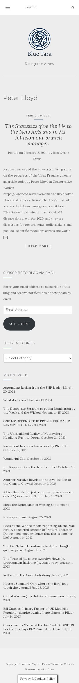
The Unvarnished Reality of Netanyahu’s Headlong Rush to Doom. (32, 436)
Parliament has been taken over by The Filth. (36, 446)
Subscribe (19, 324)
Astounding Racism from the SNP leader (32, 388)
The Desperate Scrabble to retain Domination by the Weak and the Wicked (39, 411)
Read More (38, 246)
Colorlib (69, 664)
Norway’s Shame (15, 517)
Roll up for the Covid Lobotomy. (27, 575)
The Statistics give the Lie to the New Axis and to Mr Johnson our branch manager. (38, 135)
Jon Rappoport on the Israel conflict (30, 467)
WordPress (47, 669)
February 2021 (38, 115)
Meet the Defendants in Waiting (26, 505)
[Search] (73, 7)
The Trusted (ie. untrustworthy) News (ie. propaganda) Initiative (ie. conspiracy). (34, 561)
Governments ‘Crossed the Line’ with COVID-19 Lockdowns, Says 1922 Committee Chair (38, 627)
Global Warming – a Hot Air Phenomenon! (34, 596)
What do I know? (15, 400)
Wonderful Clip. (14, 459)
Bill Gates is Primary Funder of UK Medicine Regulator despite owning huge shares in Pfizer (38, 611)
